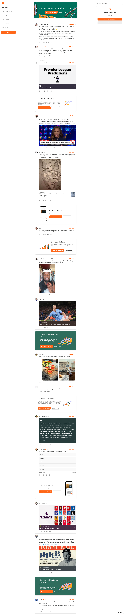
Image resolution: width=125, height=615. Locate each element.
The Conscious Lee (43, 24)
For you (37, 21)
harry (40, 228)
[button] (8, 7)
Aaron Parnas (42, 116)
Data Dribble (44, 322)
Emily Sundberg (43, 387)
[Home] (3, 3)
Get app (120, 612)
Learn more (62, 12)
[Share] (51, 42)
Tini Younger (42, 449)
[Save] (74, 87)
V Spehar (41, 599)
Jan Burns (45, 544)
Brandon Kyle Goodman (45, 258)
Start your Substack (51, 12)
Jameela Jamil (42, 46)
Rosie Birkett (42, 354)
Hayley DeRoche (43, 416)
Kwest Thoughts (45, 526)
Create (8, 32)
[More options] (75, 24)
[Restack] (48, 234)
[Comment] (44, 42)
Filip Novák (41, 299)
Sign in (110, 23)
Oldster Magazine (54, 544)
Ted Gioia (41, 152)
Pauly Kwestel (42, 503)
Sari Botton (41, 536)
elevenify (41, 62)
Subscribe (71, 24)
